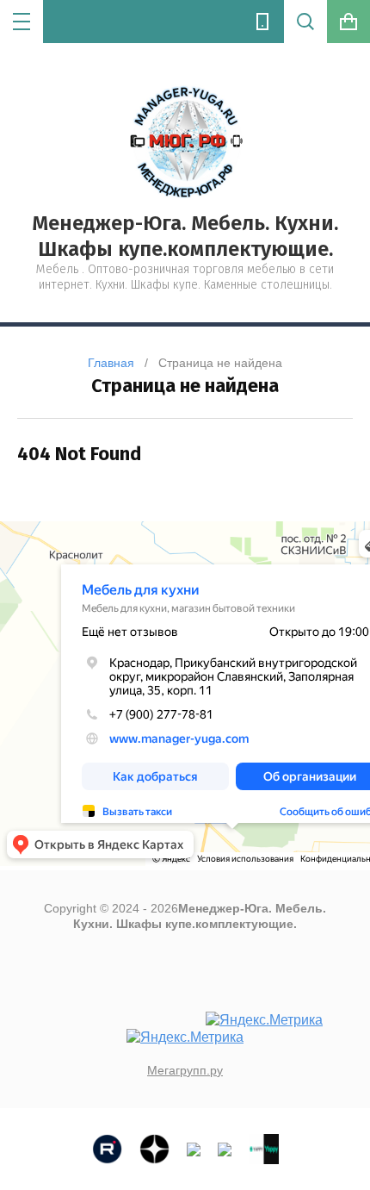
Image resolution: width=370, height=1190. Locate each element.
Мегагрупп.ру (185, 1070)
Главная (111, 363)
